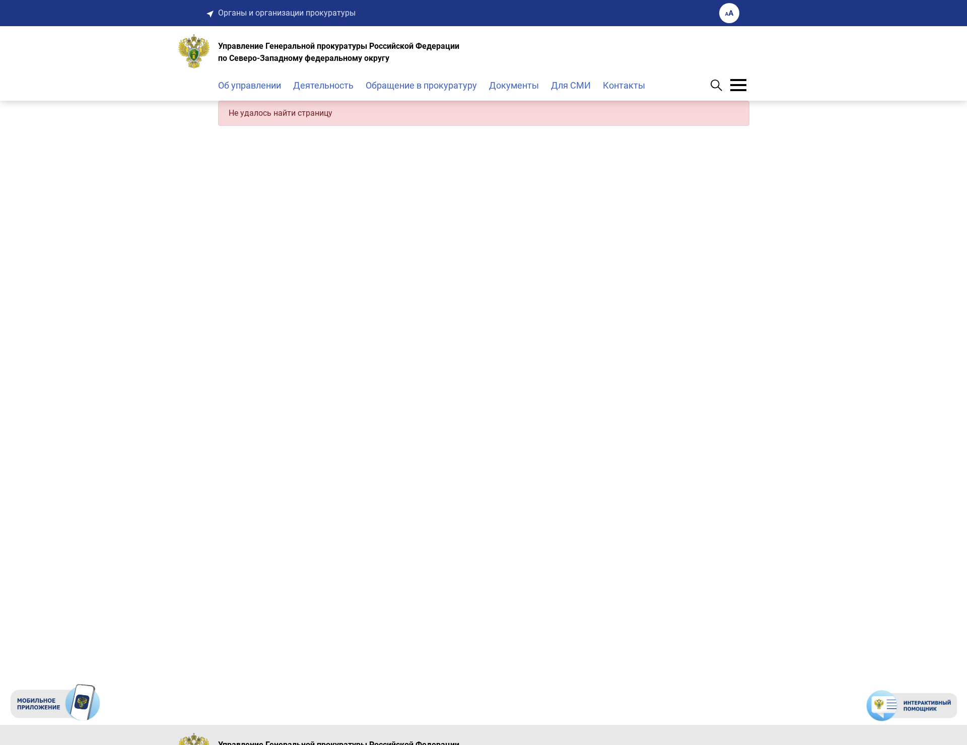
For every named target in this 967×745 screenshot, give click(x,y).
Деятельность (323, 85)
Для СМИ (571, 85)
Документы (514, 85)
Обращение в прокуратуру (421, 85)
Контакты (624, 85)
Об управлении (249, 85)
